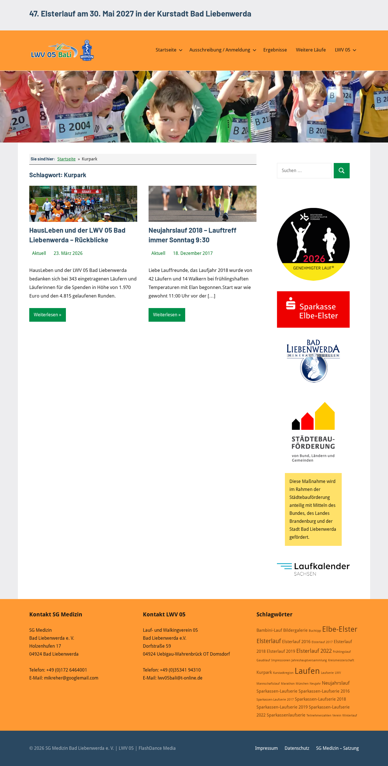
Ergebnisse (275, 50)
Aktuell (39, 253)
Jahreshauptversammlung (309, 660)
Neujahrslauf (336, 683)
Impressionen (280, 660)
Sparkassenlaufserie (286, 715)
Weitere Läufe (311, 50)
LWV (338, 673)
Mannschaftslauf (268, 684)
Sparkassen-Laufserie (276, 691)
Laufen (307, 671)
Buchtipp (315, 631)
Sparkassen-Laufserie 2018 (320, 699)
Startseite (166, 50)
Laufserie (327, 673)
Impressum (266, 748)
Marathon (288, 684)
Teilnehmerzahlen (318, 715)
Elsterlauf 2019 (281, 651)
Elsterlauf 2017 (322, 642)
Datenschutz (297, 748)
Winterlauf (349, 715)
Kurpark (264, 672)
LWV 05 (342, 50)
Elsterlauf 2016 (296, 641)
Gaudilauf (263, 660)
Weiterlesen (46, 314)
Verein (336, 715)
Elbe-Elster (339, 629)
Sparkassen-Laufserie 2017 (275, 699)
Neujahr (315, 684)
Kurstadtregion (283, 673)
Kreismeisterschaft (341, 660)
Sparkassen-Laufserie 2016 (324, 691)
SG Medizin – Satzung (337, 748)
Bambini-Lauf (269, 630)
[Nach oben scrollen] (376, 754)
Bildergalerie (295, 630)
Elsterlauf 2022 (314, 651)
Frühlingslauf (342, 652)
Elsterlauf (268, 641)
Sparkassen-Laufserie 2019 (282, 707)
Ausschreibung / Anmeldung (219, 50)
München (302, 684)
